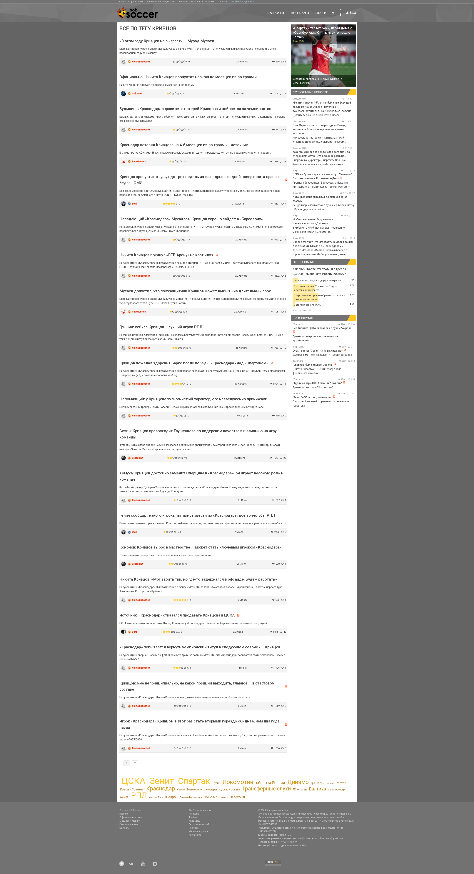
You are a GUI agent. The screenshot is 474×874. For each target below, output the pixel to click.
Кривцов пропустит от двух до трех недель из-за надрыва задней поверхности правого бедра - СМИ (200, 180)
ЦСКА (133, 781)
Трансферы (136, 1)
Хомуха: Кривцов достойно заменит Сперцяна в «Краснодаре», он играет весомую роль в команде (201, 476)
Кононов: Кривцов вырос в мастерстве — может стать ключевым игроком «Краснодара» (200, 547)
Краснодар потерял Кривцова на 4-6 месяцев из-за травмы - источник (183, 145)
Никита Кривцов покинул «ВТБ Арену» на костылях (166, 255)
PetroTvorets (139, 161)
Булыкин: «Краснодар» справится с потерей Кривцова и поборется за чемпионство (195, 109)
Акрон (173, 797)
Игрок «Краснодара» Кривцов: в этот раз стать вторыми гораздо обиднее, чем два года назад (199, 724)
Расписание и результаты (161, 1)
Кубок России (229, 789)
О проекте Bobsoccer (130, 810)
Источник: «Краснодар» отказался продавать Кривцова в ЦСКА (177, 615)
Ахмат (124, 797)
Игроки (223, 1)
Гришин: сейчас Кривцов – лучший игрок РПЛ (160, 327)
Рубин (216, 783)
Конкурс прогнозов (190, 1)
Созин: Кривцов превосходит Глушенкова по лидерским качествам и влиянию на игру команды (198, 434)
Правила (121, 1)
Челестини (237, 797)
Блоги (321, 13)
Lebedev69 (137, 457)
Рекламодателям (128, 824)
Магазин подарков (198, 831)
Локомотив (237, 781)
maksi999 (137, 93)
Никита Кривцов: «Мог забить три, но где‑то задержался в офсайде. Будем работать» (198, 579)
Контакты (124, 828)
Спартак (194, 781)
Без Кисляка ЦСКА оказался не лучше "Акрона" (322, 328)
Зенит (162, 781)
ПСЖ (296, 789)
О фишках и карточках (131, 817)
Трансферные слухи (266, 788)
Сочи (331, 789)
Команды (210, 1)
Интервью (194, 813)
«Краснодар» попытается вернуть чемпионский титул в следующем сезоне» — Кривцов (199, 647)
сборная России (270, 782)
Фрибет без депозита (243, 1)
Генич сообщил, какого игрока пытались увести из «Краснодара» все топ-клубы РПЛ (197, 515)
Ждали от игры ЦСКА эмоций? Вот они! (317, 383)
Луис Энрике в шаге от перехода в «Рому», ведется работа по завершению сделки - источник (319, 129)
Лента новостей (141, 61)
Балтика (317, 789)
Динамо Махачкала (190, 797)
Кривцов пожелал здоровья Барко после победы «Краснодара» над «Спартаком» (193, 363)
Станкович (223, 797)
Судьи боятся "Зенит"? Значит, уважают (318, 350)
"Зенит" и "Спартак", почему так (312, 397)
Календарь (194, 821)
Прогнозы (300, 13)
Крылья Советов (132, 789)
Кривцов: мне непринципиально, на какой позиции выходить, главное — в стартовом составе (197, 686)
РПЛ (139, 795)
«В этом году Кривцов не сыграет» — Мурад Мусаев (166, 41)
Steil (134, 203)
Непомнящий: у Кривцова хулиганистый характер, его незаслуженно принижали (193, 399)
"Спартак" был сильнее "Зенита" (313, 364)
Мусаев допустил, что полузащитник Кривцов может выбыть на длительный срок (195, 291)
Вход (353, 12)
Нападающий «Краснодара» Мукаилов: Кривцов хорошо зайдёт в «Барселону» (191, 219)
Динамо (298, 782)
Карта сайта (195, 835)
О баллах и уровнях (129, 821)
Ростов (341, 783)
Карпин (330, 783)
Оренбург (340, 789)
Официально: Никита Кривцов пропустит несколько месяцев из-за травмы (188, 77)
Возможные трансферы (202, 789)
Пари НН (162, 797)
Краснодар (160, 788)
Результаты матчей (199, 824)
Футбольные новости (200, 810)
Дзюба (304, 790)
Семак (181, 789)
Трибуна (193, 817)
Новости (275, 13)
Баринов (153, 797)
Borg (134, 631)
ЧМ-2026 (210, 797)
